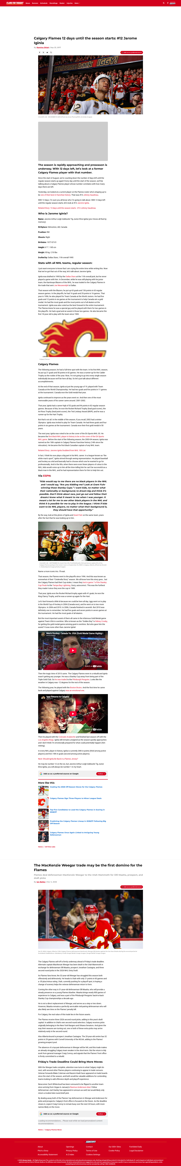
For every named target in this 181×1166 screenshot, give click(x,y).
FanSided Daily (135, 1147)
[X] (164, 3)
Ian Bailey (41, 882)
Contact (89, 1147)
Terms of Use (91, 1151)
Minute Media (26, 1160)
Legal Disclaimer (136, 1151)
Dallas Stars (70, 276)
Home (40, 847)
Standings (53, 3)
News (28, 3)
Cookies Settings (93, 1154)
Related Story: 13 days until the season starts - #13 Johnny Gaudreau (67, 208)
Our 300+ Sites (115, 1147)
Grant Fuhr (77, 515)
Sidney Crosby (101, 621)
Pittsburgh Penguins (80, 679)
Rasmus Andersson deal (80, 1087)
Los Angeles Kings (46, 740)
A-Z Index (70, 1154)
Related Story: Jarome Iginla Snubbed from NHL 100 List (61, 450)
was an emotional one (75, 690)
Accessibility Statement (48, 1154)
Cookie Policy (114, 1151)
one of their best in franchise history (55, 195)
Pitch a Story (43, 1151)
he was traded (61, 679)
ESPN (46, 475)
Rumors (35, 3)
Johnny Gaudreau (90, 195)
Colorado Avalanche (67, 737)
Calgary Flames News (53, 1130)
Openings (70, 1147)
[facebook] (167, 3)
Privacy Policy (72, 1151)
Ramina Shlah (43, 47)
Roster (62, 3)
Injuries (69, 3)
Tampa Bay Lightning (61, 585)
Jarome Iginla (83, 203)
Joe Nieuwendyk (61, 285)
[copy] (51, 52)
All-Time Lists (50, 847)
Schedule (43, 3)
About (40, 1147)
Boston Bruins (76, 687)
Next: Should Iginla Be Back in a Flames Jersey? (58, 759)
